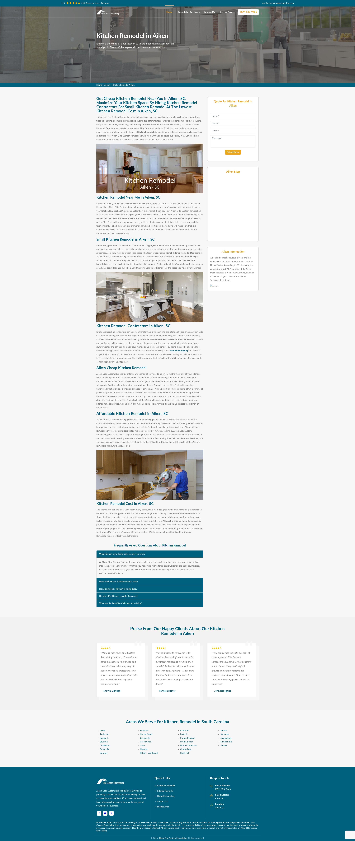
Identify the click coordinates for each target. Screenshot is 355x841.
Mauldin (184, 734)
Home (169, 12)
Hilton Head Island (149, 753)
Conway (104, 753)
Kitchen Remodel (165, 791)
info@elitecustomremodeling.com (278, 3)
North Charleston (188, 746)
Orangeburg (185, 749)
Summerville (226, 742)
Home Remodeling (166, 796)
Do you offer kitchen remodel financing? (118, 596)
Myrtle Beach (186, 742)
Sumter (223, 746)
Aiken (107, 85)
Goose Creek (146, 734)
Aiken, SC (219, 808)
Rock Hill (184, 753)
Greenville (145, 738)
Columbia (104, 749)
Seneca (223, 731)
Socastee (224, 734)
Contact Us (209, 12)
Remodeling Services (188, 12)
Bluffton (104, 742)
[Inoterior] (108, 12)
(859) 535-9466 (248, 12)
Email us (219, 798)
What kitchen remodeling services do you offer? (122, 554)
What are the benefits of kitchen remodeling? (120, 603)
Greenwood (145, 742)
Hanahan (144, 749)
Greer (142, 746)
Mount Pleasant (187, 738)
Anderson (104, 734)
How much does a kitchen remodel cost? (118, 582)
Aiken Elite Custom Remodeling (172, 838)
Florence (144, 731)
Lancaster (184, 731)
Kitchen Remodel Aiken (123, 85)
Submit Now (233, 152)
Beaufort (104, 738)
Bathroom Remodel (166, 786)
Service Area (226, 12)
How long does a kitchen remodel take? (118, 589)
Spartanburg (226, 738)
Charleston (105, 746)
